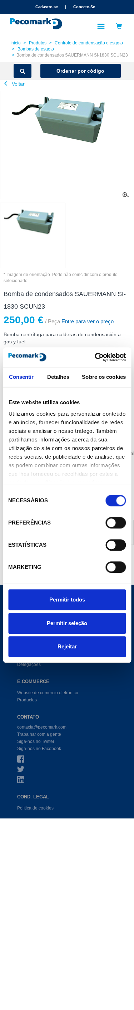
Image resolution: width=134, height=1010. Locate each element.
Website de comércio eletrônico (47, 692)
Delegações (29, 664)
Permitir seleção (67, 623)
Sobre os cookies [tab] (104, 377)
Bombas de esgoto (36, 49)
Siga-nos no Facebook (39, 748)
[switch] (115, 522)
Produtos (37, 42)
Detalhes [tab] (58, 377)
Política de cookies (35, 808)
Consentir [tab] (21, 377)
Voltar (17, 84)
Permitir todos (67, 599)
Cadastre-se (46, 7)
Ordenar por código (80, 71)
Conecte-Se (84, 7)
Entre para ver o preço (87, 321)
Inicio (15, 42)
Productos (27, 699)
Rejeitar (67, 646)
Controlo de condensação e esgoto (89, 42)
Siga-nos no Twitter (35, 741)
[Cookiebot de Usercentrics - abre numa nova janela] (95, 357)
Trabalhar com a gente (39, 734)
